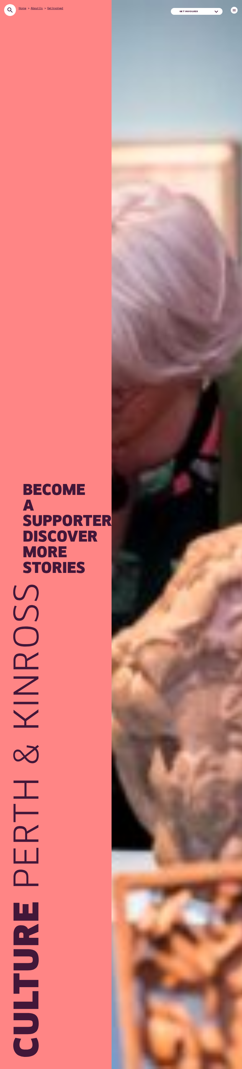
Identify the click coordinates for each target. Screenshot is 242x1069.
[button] (216, 11)
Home (22, 8)
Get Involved (55, 8)
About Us (37, 8)
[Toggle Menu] (234, 10)
